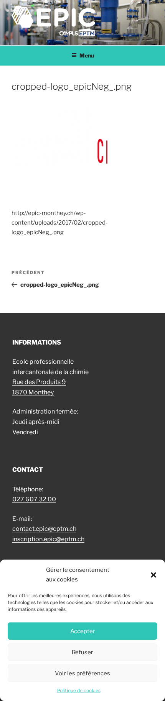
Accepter (82, 631)
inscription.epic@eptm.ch (48, 539)
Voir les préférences (82, 673)
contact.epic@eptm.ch (44, 528)
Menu (86, 55)
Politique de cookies (79, 690)
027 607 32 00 (34, 499)
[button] (153, 575)
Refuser (82, 652)
